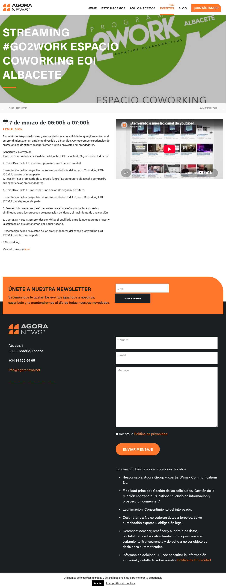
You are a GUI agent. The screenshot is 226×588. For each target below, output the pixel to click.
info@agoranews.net (24, 369)
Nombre (122, 340)
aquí (27, 249)
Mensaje (123, 370)
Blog (183, 8)
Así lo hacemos (143, 8)
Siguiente (17, 108)
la (143, 433)
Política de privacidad (150, 433)
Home (92, 8)
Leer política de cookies (120, 583)
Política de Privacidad (194, 559)
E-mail (120, 288)
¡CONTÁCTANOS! (206, 8)
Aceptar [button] (98, 583)
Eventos (167, 8)
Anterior (209, 108)
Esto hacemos (113, 8)
